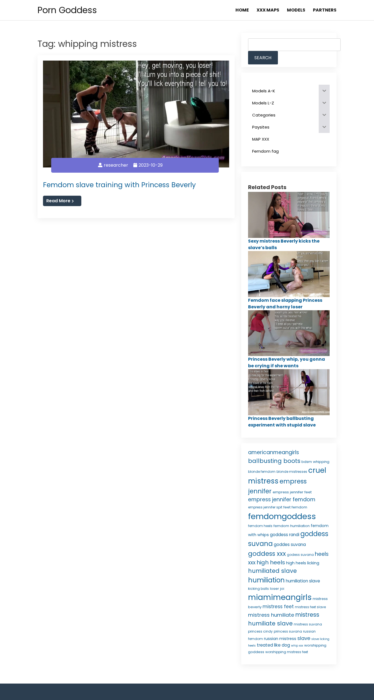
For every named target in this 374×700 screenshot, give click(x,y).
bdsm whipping (315, 461)
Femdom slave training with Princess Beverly (119, 185)
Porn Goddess (67, 10)
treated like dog (273, 645)
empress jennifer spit (265, 507)
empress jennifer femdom (281, 499)
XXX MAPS (268, 10)
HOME (242, 10)
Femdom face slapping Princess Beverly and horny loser (285, 303)
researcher (116, 165)
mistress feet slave (310, 607)
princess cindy (260, 631)
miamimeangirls (280, 597)
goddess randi (284, 534)
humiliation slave (303, 581)
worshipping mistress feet (286, 652)
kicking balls (258, 588)
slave (303, 638)
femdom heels (260, 525)
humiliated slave (272, 571)
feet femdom (295, 507)
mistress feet (278, 606)
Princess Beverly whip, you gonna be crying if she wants (286, 362)
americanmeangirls (273, 452)
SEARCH (262, 58)
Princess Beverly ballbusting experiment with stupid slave (282, 421)
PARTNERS (324, 10)
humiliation (266, 580)
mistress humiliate (271, 614)
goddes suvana (290, 544)
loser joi (277, 588)
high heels (271, 562)
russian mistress (280, 638)
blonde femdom (261, 471)
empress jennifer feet (292, 492)
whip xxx (297, 646)
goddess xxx (267, 553)
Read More (58, 201)
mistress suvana (308, 624)
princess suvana (288, 631)
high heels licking (302, 563)
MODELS (296, 10)
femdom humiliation (292, 525)
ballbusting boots (274, 461)
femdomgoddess (282, 516)
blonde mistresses (292, 471)
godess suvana (300, 554)
